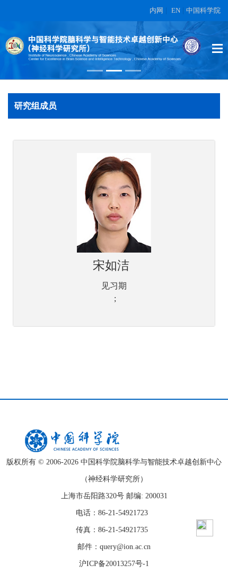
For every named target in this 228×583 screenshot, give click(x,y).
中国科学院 (203, 10)
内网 (156, 10)
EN (175, 10)
